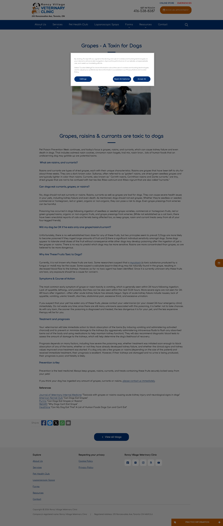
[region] (112, 69)
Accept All (142, 79)
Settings (83, 79)
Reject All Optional (122, 79)
